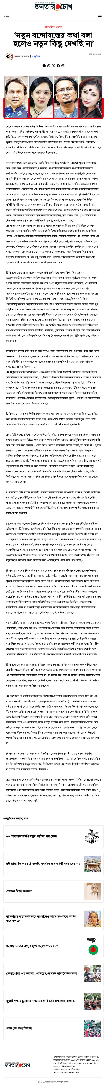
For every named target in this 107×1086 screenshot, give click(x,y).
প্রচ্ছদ (6, 16)
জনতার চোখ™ (50, 1082)
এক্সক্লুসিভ (36, 56)
